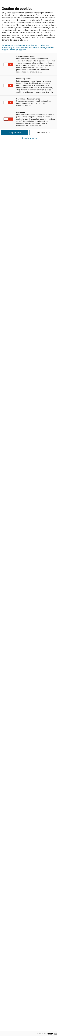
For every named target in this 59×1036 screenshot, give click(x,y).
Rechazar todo (43, 132)
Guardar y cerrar (29, 138)
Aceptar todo (15, 132)
